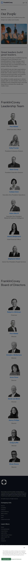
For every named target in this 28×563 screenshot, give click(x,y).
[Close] (24, 547)
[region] (14, 554)
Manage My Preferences (16, 559)
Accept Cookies (6, 559)
